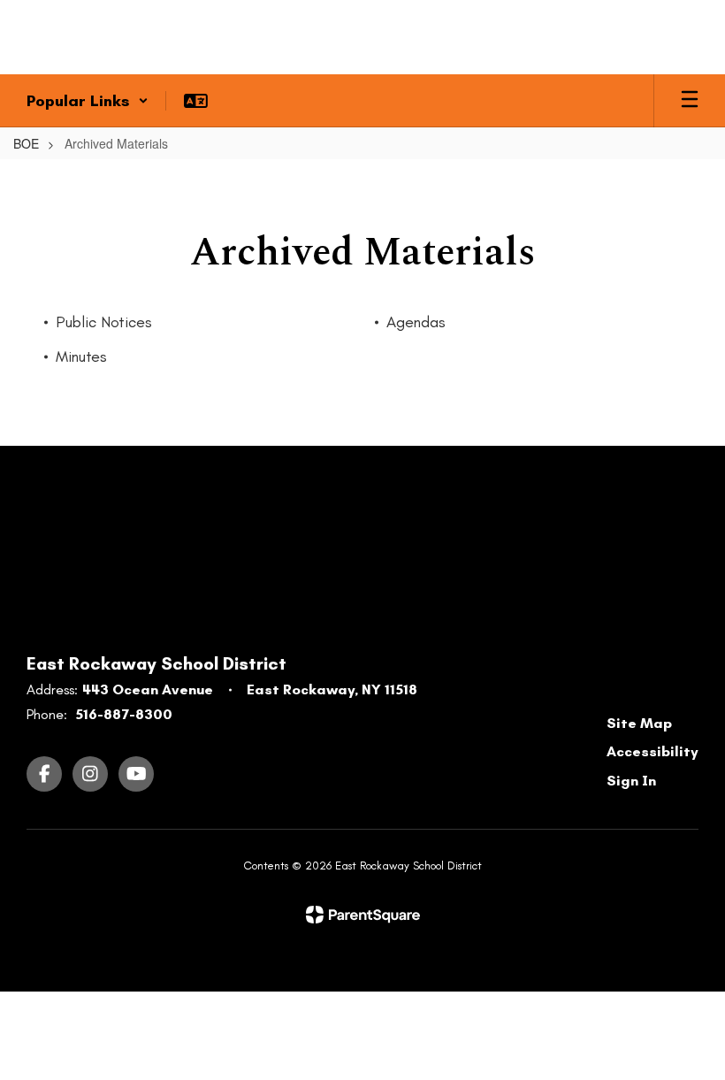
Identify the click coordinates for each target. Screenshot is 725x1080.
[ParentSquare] (362, 914)
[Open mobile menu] (689, 100)
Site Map (639, 723)
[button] (87, 100)
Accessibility (652, 751)
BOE (26, 143)
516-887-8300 (123, 714)
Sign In (631, 780)
